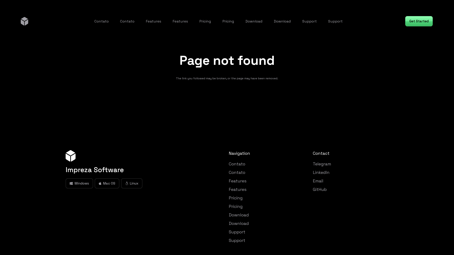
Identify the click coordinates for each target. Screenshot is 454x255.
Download (239, 215)
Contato (237, 164)
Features (238, 181)
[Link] (24, 21)
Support (237, 232)
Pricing (236, 198)
